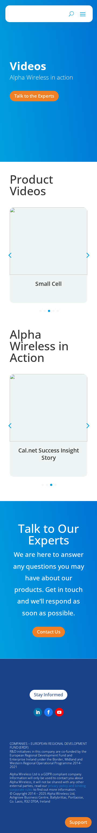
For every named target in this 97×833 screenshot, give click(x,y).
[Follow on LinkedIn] (37, 712)
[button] (87, 255)
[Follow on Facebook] (48, 712)
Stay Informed (48, 695)
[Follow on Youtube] (59, 712)
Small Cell (48, 283)
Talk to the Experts (34, 96)
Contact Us (48, 632)
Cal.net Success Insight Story (48, 454)
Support (78, 822)
